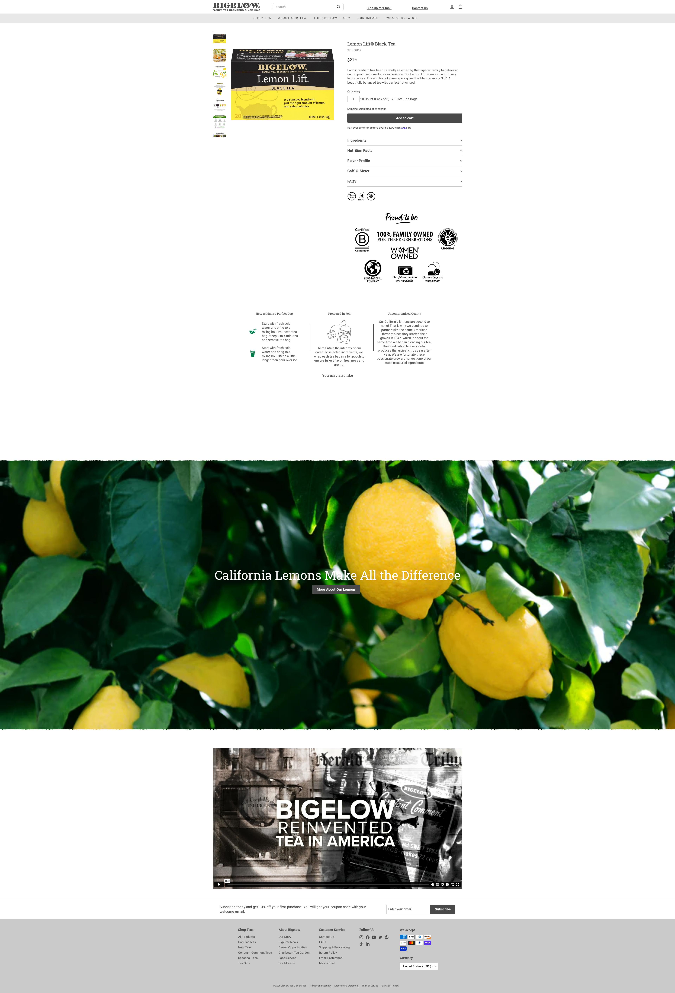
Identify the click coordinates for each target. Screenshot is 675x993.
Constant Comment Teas (255, 952)
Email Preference (330, 958)
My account (327, 963)
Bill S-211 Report (390, 985)
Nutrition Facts (359, 150)
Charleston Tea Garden (294, 952)
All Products (246, 937)
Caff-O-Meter (358, 171)
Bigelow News (288, 942)
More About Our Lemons (336, 589)
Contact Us (420, 8)
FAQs (322, 942)
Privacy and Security (320, 985)
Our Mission (287, 963)
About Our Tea (292, 18)
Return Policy (328, 952)
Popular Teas (247, 942)
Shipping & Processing (334, 947)
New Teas (244, 947)
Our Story (285, 937)
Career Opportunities (293, 947)
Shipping (352, 109)
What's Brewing (401, 18)
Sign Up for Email (379, 8)
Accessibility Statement (346, 985)
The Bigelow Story (332, 18)
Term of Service (370, 985)
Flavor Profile (358, 161)
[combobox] (308, 6)
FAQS (351, 181)
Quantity (353, 92)
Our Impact (368, 18)
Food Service (287, 958)
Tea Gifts (244, 963)
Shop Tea (262, 18)
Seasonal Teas (248, 958)
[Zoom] (282, 85)
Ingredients (357, 140)
